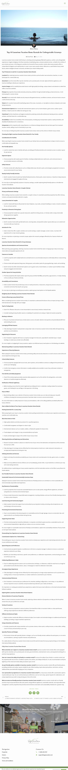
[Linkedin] (32, 743)
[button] (30, 692)
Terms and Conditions (7, 760)
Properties (4, 752)
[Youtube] (35, 743)
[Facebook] (29, 743)
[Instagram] (39, 743)
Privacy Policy (5, 758)
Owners (4, 755)
